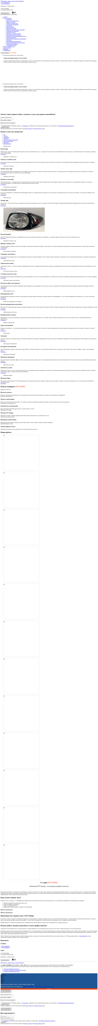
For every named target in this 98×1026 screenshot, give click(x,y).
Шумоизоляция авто (11, 37)
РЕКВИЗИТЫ (6, 50)
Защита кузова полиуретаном (10, 139)
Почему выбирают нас (8, 46)
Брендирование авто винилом (13, 35)
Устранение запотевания (12, 24)
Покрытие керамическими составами (15, 29)
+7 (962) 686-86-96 (5, 2)
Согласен (49, 988)
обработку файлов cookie (28, 986)
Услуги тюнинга (7, 18)
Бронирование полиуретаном (13, 41)
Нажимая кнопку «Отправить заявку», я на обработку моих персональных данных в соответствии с (38, 125)
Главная (5, 17)
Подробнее (3, 154)
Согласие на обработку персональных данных (14, 970)
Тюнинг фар (9, 26)
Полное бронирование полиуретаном (15, 42)
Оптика (5, 136)
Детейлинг (6, 138)
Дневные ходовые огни (12, 23)
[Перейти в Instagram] (15, 13)
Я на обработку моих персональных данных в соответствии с (28, 1020)
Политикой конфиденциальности (66, 125)
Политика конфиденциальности (11, 969)
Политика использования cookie (11, 971)
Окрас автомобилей (8, 141)
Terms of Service (38, 128)
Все (4, 134)
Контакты (5, 49)
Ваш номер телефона (6, 120)
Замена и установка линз (12, 20)
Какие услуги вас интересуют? (8, 123)
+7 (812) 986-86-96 (5, 3)
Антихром (8, 40)
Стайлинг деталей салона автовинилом (16, 36)
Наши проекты (7, 47)
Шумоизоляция (7, 143)
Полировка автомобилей (12, 31)
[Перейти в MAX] (11, 13)
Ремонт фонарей (10, 27)
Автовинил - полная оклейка (13, 33)
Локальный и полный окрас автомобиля (16, 38)
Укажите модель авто (6, 117)
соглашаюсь (25, 125)
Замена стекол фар (10, 22)
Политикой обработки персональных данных (44, 986)
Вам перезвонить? (5, 13)
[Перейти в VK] (13, 13)
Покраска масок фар (11, 28)
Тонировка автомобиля (12, 44)
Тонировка (6, 142)
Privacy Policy (28, 128)
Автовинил (6, 137)
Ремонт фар (9, 19)
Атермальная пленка (11, 45)
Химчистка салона (10, 32)
